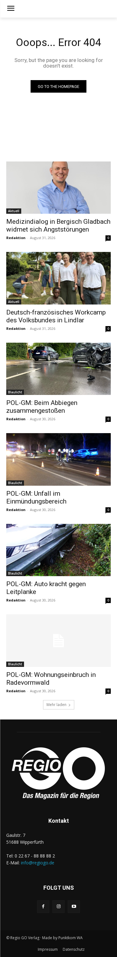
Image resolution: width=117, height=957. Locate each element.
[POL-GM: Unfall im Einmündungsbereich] (58, 459)
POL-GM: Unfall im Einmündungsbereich (36, 497)
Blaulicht (15, 392)
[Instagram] (58, 906)
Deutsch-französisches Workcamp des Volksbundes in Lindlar (56, 316)
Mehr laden (56, 704)
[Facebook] (43, 906)
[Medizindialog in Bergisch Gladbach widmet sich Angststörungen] (58, 187)
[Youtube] (74, 906)
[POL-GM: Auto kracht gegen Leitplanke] (58, 550)
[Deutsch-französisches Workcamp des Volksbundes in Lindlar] (58, 278)
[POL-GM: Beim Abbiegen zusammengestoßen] (58, 369)
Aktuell (13, 211)
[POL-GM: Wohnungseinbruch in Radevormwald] (58, 640)
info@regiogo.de (37, 863)
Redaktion (16, 237)
